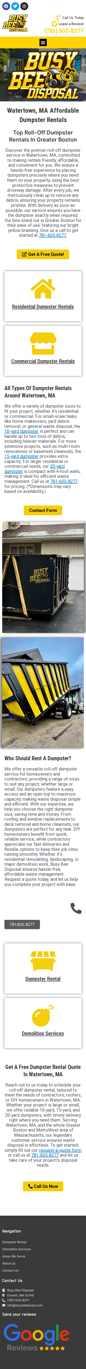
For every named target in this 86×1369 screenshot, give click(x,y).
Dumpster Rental (43, 979)
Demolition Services (43, 1033)
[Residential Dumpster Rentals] (43, 289)
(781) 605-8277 (64, 30)
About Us (8, 1263)
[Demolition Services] (43, 1016)
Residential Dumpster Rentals (43, 307)
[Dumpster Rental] (43, 961)
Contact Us (10, 1270)
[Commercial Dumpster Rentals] (43, 343)
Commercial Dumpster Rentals (43, 361)
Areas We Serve (13, 1256)
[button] (43, 42)
